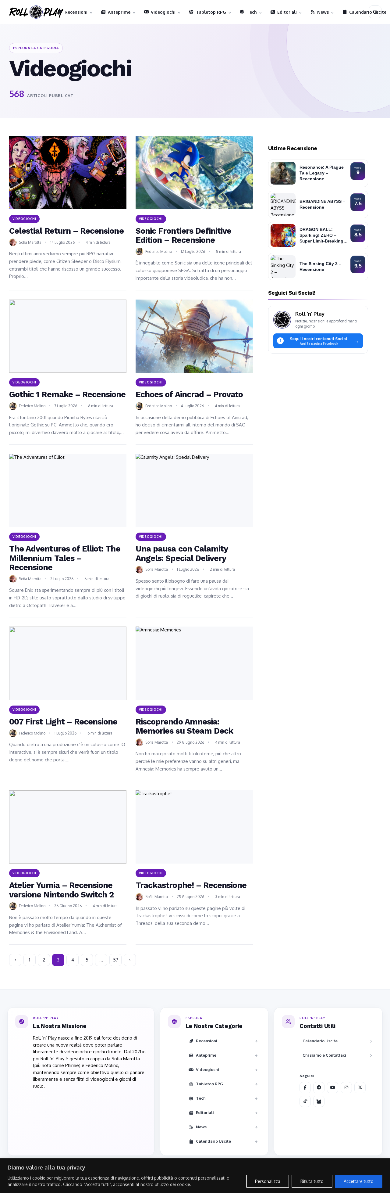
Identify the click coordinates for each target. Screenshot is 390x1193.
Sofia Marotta (30, 242)
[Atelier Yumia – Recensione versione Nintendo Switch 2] (67, 827)
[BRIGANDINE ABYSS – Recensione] (283, 204)
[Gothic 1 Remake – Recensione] (67, 336)
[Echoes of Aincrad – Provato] (194, 336)
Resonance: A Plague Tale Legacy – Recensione (322, 173)
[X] (360, 1087)
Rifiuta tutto (312, 1181)
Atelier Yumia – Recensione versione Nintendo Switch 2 (61, 889)
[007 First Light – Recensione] (67, 663)
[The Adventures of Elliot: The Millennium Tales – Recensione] (67, 490)
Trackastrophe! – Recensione (191, 885)
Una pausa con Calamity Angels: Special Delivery (182, 553)
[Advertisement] (318, 401)
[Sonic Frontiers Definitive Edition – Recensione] (194, 172)
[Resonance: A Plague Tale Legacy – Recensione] (283, 173)
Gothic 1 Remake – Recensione (67, 394)
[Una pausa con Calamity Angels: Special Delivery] (194, 490)
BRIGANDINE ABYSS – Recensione (322, 204)
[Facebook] (305, 1087)
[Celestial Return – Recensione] (67, 172)
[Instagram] (346, 1087)
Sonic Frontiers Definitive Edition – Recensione (183, 235)
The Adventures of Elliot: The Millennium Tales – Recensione (64, 558)
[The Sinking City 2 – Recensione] (283, 266)
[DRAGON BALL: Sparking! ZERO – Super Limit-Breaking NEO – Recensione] (283, 235)
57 (115, 960)
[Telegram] (318, 1087)
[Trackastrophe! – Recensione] (194, 827)
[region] (195, 1175)
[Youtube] (332, 1087)
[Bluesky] (318, 1101)
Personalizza (267, 1181)
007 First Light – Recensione (63, 722)
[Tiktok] (305, 1101)
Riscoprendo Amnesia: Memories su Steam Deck (184, 726)
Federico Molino (158, 251)
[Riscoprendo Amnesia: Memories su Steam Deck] (194, 663)
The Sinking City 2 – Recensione (320, 266)
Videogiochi (24, 219)
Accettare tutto (359, 1181)
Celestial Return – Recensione (66, 231)
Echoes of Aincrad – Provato (189, 394)
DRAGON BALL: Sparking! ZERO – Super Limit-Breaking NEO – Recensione (321, 235)
